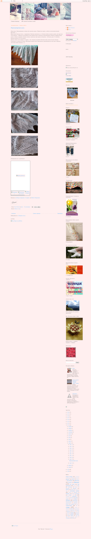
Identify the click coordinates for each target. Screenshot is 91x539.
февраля (70, 465)
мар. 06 (71, 463)
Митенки (75, 492)
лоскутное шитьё (74, 491)
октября (70, 430)
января (69, 467)
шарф (68, 514)
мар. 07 (71, 459)
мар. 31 (71, 444)
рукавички (75, 502)
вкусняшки (69, 480)
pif (74, 518)
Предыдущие (60, 213)
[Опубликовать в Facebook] (38, 207)
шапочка (77, 512)
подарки (75, 499)
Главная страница (15, 21)
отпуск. (67, 497)
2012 (68, 423)
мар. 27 (71, 446)
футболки (69, 511)
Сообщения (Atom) (21, 215)
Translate (75, 40)
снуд (77, 504)
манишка (70, 492)
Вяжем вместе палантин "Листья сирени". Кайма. (75, 381)
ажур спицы (69, 476)
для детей (72, 484)
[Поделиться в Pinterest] (39, 207)
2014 (68, 419)
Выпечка (77, 480)
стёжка (76, 507)
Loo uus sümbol (68, 75)
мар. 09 (71, 457)
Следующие (13, 213)
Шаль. (73, 368)
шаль (72, 512)
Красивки (67, 488)
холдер (78, 511)
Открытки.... (75, 393)
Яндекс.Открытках (35, 197)
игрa (78, 485)
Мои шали (72, 100)
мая (69, 439)
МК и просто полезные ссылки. (29, 21)
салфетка (72, 504)
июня (69, 437)
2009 (68, 471)
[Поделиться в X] (37, 207)
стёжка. (67, 508)
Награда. (67, 493)
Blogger (51, 529)
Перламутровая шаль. (18, 28)
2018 (68, 412)
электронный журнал (73, 516)
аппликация (77, 476)
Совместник (69, 505)
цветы (68, 512)
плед (71, 498)
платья (67, 498)
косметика (70, 486)
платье (76, 497)
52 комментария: (27, 206)
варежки (73, 479)
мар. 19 (71, 451)
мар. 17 (71, 453)
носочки (77, 493)
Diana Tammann (71, 27)
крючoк (72, 489)
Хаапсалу (73, 511)
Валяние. (67, 479)
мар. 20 (71, 450)
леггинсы (76, 489)
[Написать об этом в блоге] (36, 207)
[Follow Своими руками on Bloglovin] (70, 35)
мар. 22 (71, 448)
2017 (68, 414)
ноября (69, 428)
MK (71, 518)
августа (70, 433)
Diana (69, 29)
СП (76, 505)
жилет (74, 485)
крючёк (67, 489)
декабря (70, 426)
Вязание (16, 208)
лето (66, 490)
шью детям (70, 515)
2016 (68, 415)
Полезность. (75, 500)
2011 (68, 425)
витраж (77, 479)
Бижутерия (69, 478)
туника (77, 510)
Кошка (76, 486)
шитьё (72, 514)
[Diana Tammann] (66, 74)
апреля (69, 441)
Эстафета (68, 518)
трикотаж (72, 510)
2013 (68, 421)
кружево (74, 488)
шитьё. (77, 514)
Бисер (73, 478)
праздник (75, 501)
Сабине (67, 504)
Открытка (74, 496)
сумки (71, 508)
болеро (77, 478)
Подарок (68, 500)
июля (69, 435)
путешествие (68, 502)
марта (69, 443)
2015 (68, 417)
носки (73, 493)
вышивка (70, 482)
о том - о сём (72, 495)
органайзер (67, 496)
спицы (19, 208)
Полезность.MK (69, 501)
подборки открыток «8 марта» (23, 197)
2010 (68, 469)
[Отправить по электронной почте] (34, 207)
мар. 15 (71, 455)
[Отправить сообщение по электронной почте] (32, 206)
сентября (70, 432)
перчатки (71, 497)
